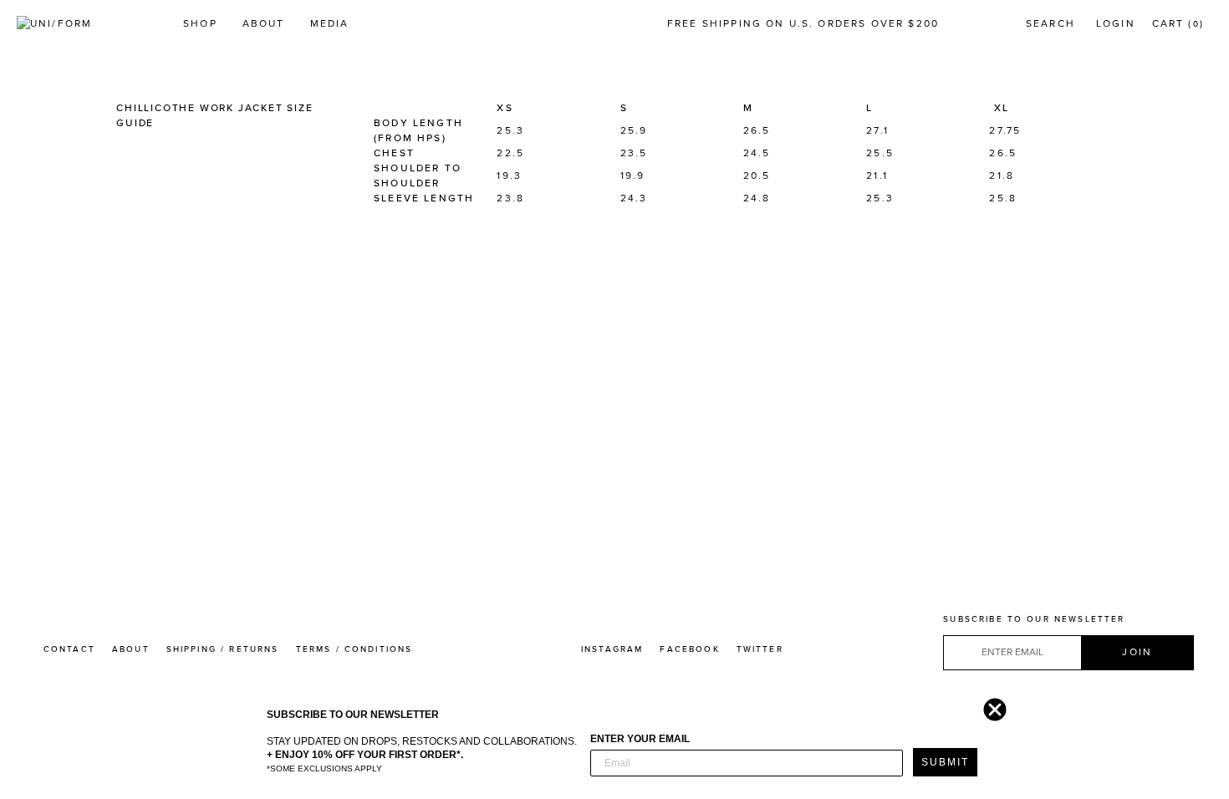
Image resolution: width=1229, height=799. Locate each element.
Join (1137, 652)
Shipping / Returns (222, 649)
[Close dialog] (990, 705)
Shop (200, 23)
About (263, 23)
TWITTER (760, 649)
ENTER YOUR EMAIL (640, 739)
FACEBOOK (689, 649)
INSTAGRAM (612, 649)
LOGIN (1115, 23)
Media (329, 23)
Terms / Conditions (354, 649)
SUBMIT (945, 762)
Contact (69, 649)
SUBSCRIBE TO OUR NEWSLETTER (1033, 619)
